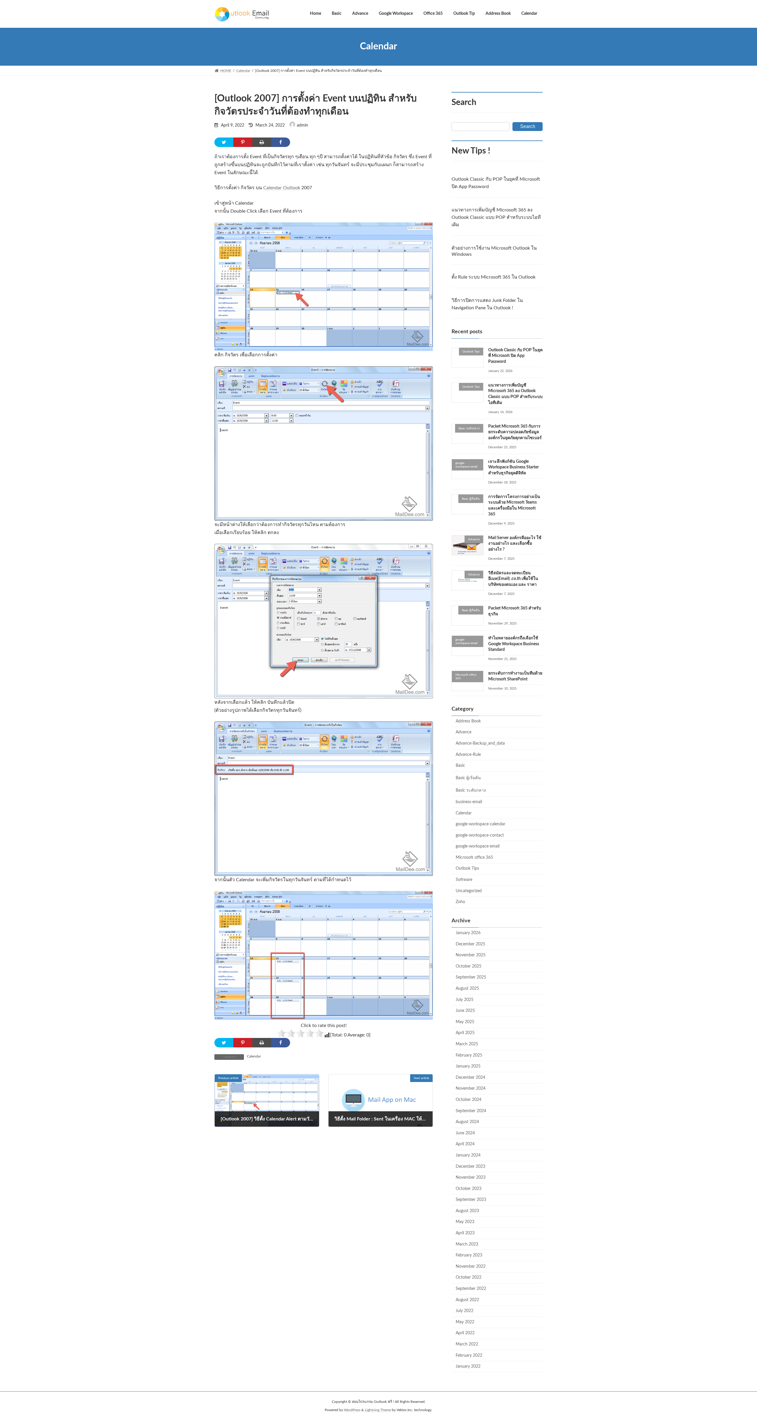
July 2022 (464, 1311)
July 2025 (464, 999)
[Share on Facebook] (280, 142)
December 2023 (470, 1166)
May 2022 (465, 1322)
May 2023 (465, 1222)
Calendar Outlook (281, 187)
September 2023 (471, 1200)
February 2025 (469, 1055)
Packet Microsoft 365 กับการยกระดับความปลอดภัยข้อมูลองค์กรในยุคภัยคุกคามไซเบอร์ (515, 432)
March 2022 (467, 1344)
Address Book (468, 721)
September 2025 (471, 977)
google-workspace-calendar (480, 824)
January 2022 (468, 1366)
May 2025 (465, 1022)
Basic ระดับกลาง (471, 790)
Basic (460, 766)
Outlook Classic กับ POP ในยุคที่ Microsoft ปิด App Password (496, 183)
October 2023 (468, 1188)
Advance (463, 732)
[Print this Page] (261, 142)
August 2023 (467, 1211)
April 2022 (465, 1333)
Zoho (460, 902)
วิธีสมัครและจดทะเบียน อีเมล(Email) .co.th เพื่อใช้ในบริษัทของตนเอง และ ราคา (513, 578)
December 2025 (470, 944)
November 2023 (471, 1177)
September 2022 (471, 1289)
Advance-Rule (468, 754)
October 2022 (468, 1277)
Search (527, 126)
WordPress (352, 1410)
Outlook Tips (467, 868)
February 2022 (469, 1355)
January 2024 (468, 1155)
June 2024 (465, 1133)
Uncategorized (469, 891)
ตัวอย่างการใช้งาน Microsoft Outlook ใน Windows (494, 251)
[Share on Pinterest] (242, 142)
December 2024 (470, 1077)
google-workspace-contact (480, 835)
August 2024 (467, 1122)
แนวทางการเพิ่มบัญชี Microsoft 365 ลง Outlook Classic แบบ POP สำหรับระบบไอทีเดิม (496, 217)
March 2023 (467, 1244)
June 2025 (465, 1011)
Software (464, 880)
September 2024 (471, 1111)
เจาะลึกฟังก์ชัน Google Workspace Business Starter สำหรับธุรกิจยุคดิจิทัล (513, 467)
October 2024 (468, 1100)
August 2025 (467, 988)
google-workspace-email (477, 846)
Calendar (254, 1056)
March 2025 (467, 1044)
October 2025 (468, 966)
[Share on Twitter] (223, 142)
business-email (469, 802)
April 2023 (465, 1233)
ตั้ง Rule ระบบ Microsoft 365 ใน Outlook (494, 276)
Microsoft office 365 (474, 857)
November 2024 (471, 1088)
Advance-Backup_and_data (480, 743)
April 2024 (465, 1144)
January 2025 (468, 1066)
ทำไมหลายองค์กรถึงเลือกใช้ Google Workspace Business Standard (513, 644)
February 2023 (469, 1255)
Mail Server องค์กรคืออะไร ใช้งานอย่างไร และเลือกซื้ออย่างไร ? (514, 543)
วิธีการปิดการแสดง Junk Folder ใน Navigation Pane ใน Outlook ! (487, 304)
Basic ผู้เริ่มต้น (468, 778)
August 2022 (467, 1300)
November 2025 (471, 955)
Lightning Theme (378, 1410)
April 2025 (465, 1033)
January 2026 (468, 933)
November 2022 (471, 1266)
